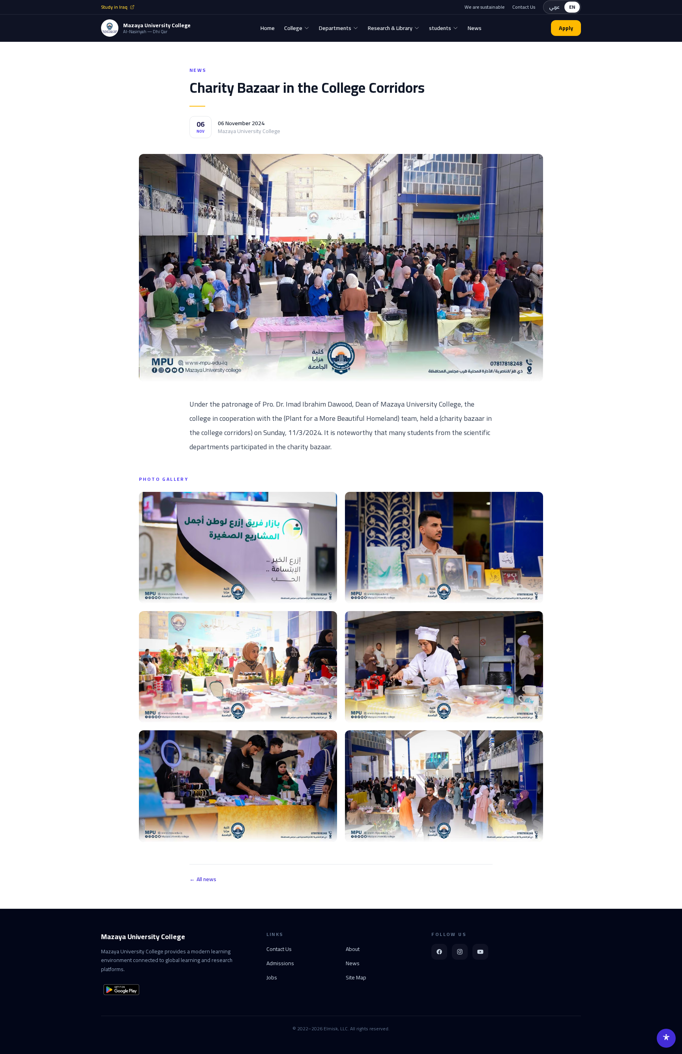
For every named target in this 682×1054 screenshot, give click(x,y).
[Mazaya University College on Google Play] (121, 990)
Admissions (280, 963)
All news (202, 879)
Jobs (271, 977)
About (353, 949)
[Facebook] (439, 952)
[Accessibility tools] (666, 1038)
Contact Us (523, 7)
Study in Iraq (114, 7)
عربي (554, 6)
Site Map (356, 977)
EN (572, 6)
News (353, 963)
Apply (566, 28)
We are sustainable (484, 7)
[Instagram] (460, 952)
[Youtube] (480, 952)
